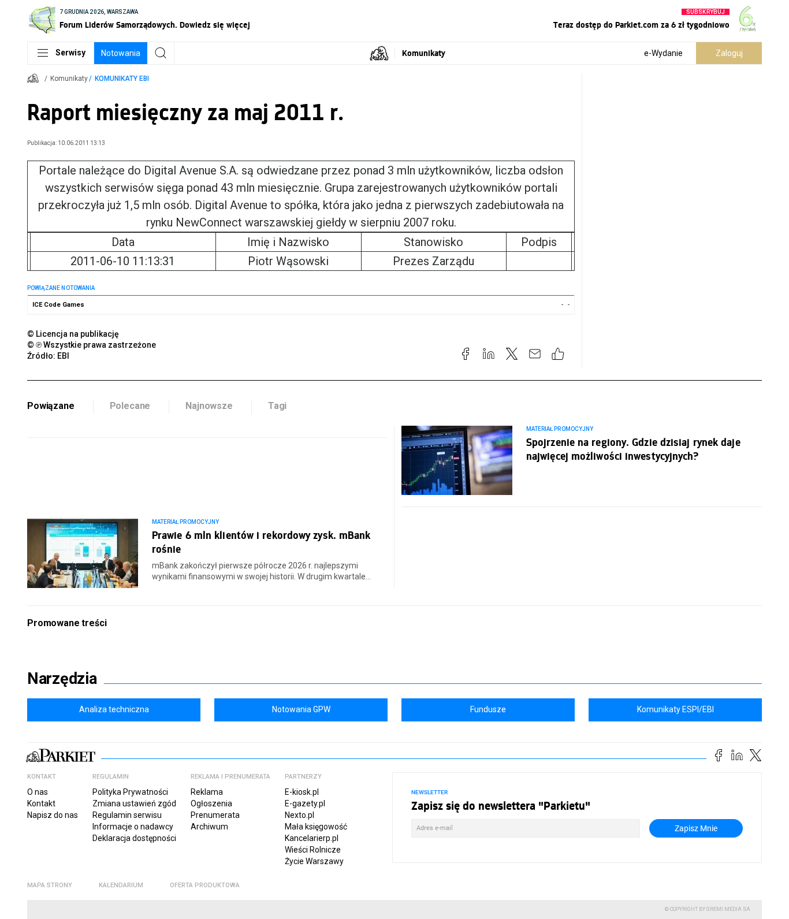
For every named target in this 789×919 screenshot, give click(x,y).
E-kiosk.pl (302, 792)
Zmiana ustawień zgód (134, 803)
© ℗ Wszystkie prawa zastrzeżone (91, 344)
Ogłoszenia (211, 803)
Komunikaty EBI (122, 79)
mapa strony (49, 885)
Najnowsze (209, 405)
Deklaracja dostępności (134, 838)
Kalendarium (121, 885)
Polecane (130, 405)
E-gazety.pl (305, 803)
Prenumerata (215, 815)
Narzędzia (62, 678)
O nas (37, 792)
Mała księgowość (316, 826)
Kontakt (41, 803)
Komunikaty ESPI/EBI (675, 709)
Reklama (207, 792)
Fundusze (488, 709)
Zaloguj (729, 53)
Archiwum (209, 826)
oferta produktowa (205, 885)
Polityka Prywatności (130, 792)
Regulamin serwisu (127, 815)
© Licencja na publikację (73, 333)
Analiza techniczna (114, 709)
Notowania (120, 53)
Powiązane (51, 405)
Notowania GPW (301, 709)
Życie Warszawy (314, 861)
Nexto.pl (299, 815)
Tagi (277, 405)
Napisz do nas (52, 815)
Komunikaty (423, 52)
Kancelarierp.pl (311, 838)
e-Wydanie (663, 53)
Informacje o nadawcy (132, 826)
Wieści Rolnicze (313, 849)
